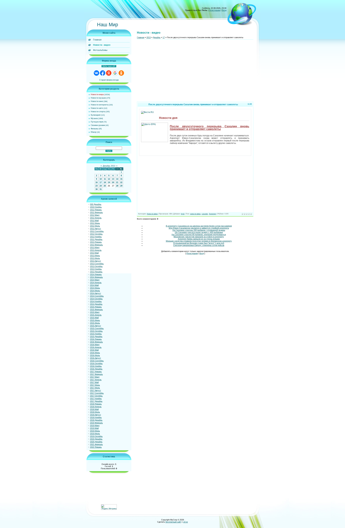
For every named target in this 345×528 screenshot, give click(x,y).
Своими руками (98, 125)
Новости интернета (99, 105)
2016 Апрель (96, 347)
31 (101, 189)
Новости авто (97, 108)
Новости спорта (98, 111)
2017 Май (94, 382)
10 (101, 179)
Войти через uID (109, 66)
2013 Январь (96, 242)
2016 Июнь (95, 353)
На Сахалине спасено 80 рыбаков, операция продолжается (199, 234)
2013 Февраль (96, 245)
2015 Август (95, 326)
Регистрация (214, 10)
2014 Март (95, 280)
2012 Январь (96, 210)
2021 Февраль (96, 444)
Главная (140, 37)
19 (109, 182)
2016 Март (95, 344)
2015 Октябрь (96, 331)
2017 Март (95, 377)
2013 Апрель (96, 250)
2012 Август (95, 228)
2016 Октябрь (96, 363)
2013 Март (95, 247)
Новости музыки (98, 98)
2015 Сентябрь (97, 328)
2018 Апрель (96, 407)
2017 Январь (96, 371)
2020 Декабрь (96, 442)
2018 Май (94, 409)
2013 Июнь (95, 255)
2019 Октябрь (96, 436)
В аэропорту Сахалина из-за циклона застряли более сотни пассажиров (199, 226)
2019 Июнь (95, 431)
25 (105, 186)
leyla (182, 214)
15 (121, 179)
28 (117, 186)
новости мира (195, 214)
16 (96, 182)
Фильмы (94, 129)
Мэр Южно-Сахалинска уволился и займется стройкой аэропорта (199, 228)
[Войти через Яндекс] (108, 73)
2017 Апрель (96, 380)
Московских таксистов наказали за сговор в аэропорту (199, 237)
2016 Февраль (96, 342)
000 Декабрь (95, 204)
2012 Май (94, 220)
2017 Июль (95, 388)
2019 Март (95, 425)
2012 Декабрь (96, 239)
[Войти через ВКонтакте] (96, 73)
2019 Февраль (96, 423)
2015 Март (95, 312)
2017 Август (95, 390)
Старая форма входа (109, 80)
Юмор (93, 132)
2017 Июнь (95, 385)
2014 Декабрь (96, 304)
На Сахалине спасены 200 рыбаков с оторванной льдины (198, 230)
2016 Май (94, 350)
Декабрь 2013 (109, 166)
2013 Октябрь (96, 266)
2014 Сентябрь (97, 296)
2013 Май (94, 253)
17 (101, 182)
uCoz (185, 522)
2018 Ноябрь (96, 417)
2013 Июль (95, 258)
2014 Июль (95, 291)
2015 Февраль (96, 309)
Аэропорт (212, 214)
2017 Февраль (96, 374)
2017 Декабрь (96, 401)
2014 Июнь (95, 288)
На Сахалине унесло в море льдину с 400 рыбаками (199, 232)
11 (105, 179)
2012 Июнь (95, 223)
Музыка (94, 118)
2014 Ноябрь (96, 301)
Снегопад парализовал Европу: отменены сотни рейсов (198, 245)
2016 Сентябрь (97, 361)
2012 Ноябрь (96, 237)
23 (96, 186)
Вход (224, 10)
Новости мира (97, 94)
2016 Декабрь (96, 369)
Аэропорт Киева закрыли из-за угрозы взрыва (199, 239)
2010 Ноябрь (96, 207)
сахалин (205, 214)
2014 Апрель (96, 282)
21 (117, 182)
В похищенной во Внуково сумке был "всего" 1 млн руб (198, 243)
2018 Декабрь (96, 420)
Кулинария (95, 115)
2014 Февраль (96, 277)
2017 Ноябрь (96, 398)
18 (105, 182)
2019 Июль (95, 434)
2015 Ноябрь (96, 334)
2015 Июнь (95, 320)
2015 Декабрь (96, 336)
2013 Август (95, 261)
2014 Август (95, 293)
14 (117, 179)
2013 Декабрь (96, 272)
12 (109, 179)
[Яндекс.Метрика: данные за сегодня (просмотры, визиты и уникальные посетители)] (109, 507)
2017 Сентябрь (97, 393)
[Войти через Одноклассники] (121, 73)
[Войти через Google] (115, 73)
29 (121, 186)
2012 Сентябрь (97, 231)
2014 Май (94, 285)
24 (101, 186)
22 (121, 182)
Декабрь (156, 37)
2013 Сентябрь (97, 264)
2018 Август (95, 415)
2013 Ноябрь (96, 269)
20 (113, 182)
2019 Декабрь (96, 439)
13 (113, 179)
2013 (148, 37)
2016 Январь (96, 339)
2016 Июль (95, 355)
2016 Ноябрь (96, 366)
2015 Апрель (96, 315)
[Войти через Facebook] (102, 73)
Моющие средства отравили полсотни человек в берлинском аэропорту (199, 241)
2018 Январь (96, 404)
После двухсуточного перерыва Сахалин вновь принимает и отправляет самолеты (209, 127)
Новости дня (168, 117)
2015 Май (94, 318)
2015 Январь (96, 307)
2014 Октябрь (96, 299)
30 (96, 189)
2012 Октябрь (96, 234)
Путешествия (97, 122)
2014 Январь (96, 274)
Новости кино (97, 101)
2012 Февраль (96, 212)
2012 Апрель (96, 218)
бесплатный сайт (173, 522)
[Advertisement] (195, 72)
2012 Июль (95, 226)
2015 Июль (95, 323)
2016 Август (95, 358)
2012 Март (95, 215)
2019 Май (94, 428)
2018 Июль (95, 412)
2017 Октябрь (96, 396)
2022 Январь (96, 447)
